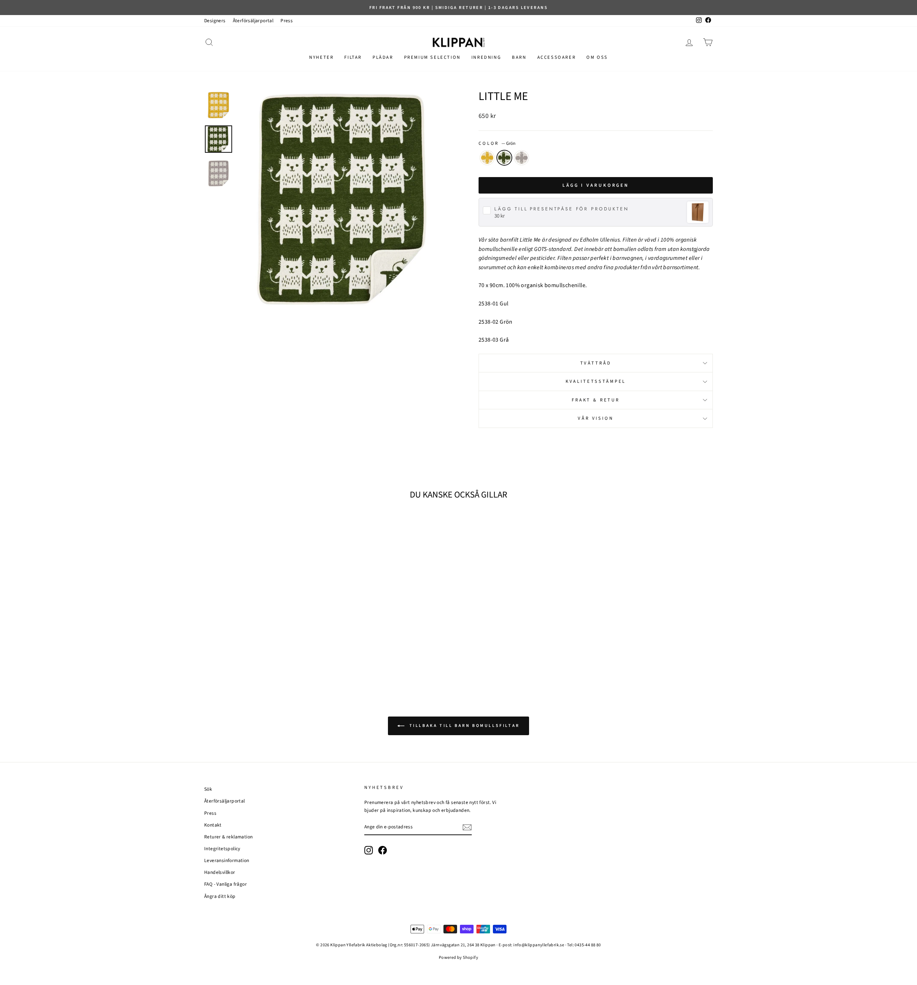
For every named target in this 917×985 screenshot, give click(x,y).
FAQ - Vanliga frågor (225, 884)
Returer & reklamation (228, 836)
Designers (215, 20)
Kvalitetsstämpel (596, 381)
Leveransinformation (226, 860)
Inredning (486, 57)
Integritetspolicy (222, 848)
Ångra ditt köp (220, 896)
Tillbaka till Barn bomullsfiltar (463, 726)
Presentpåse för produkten (561, 209)
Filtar (353, 57)
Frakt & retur (596, 400)
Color (497, 143)
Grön (504, 158)
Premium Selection (432, 57)
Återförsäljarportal (253, 20)
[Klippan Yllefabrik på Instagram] (368, 850)
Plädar (383, 57)
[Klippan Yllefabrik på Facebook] (382, 850)
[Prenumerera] (467, 827)
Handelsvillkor (219, 872)
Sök (208, 789)
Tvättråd (595, 363)
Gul (487, 158)
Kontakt (213, 825)
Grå (521, 158)
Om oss (597, 57)
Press (286, 20)
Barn (519, 57)
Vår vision (595, 418)
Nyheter (321, 57)
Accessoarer (556, 57)
